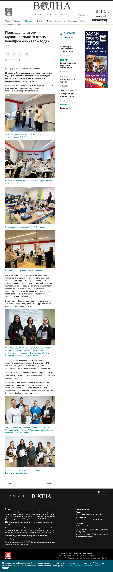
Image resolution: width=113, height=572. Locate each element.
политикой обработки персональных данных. (84, 566)
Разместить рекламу (99, 20)
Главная (8, 21)
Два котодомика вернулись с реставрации (68, 65)
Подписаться (100, 16)
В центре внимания (12, 60)
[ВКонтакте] (14, 54)
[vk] (14, 496)
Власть (39, 21)
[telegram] (23, 496)
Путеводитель (60, 21)
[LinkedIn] (7, 54)
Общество (28, 21)
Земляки (63, 76)
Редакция (17, 21)
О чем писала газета (68, 91)
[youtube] (19, 496)
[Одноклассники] (20, 54)
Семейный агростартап (66, 109)
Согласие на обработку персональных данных (75, 553)
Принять (5, 568)
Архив (82, 21)
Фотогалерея (72, 21)
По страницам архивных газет (67, 95)
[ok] (10, 496)
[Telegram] (26, 54)
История (49, 21)
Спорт (62, 43)
